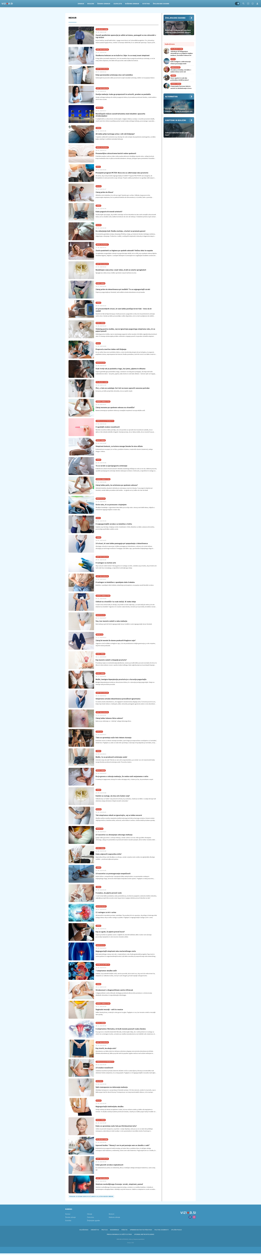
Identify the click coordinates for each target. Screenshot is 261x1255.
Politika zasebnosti (161, 1230)
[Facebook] (253, 4)
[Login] (257, 3)
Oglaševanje (83, 1230)
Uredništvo (95, 1230)
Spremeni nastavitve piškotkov (141, 1230)
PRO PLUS (104, 1230)
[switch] (237, 3)
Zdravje (81, 4)
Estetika (146, 4)
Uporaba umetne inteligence (144, 1234)
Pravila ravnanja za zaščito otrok (119, 1234)
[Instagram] (248, 4)
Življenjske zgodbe (161, 4)
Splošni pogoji (176, 1230)
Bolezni (90, 4)
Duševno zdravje (132, 4)
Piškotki (124, 1230)
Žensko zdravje (103, 4)
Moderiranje (114, 1230)
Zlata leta (117, 4)
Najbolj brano (170, 44)
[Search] (243, 3)
